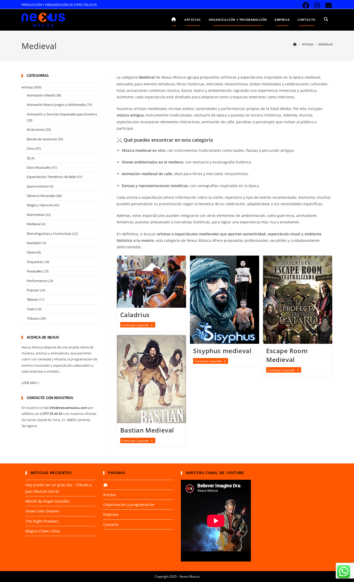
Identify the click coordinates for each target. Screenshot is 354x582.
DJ (28, 158)
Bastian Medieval (147, 430)
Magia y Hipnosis (40, 205)
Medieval (325, 44)
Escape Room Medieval (287, 355)
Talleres (32, 299)
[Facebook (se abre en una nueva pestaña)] (305, 5)
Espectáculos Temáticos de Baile (51, 176)
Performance (37, 280)
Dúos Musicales (39, 167)
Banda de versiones (42, 139)
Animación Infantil (41, 95)
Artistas (27, 87)
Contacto (110, 524)
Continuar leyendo (138, 325)
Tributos (33, 318)
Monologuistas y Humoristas (49, 233)
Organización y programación (128, 504)
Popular (33, 290)
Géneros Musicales (41, 195)
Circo (30, 148)
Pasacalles (34, 271)
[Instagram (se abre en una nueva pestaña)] (317, 5)
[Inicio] (295, 44)
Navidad (33, 243)
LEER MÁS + (30, 382)
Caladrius (135, 314)
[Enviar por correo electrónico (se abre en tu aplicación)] (327, 5)
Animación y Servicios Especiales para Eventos (62, 114)
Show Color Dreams (42, 511)
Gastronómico (38, 186)
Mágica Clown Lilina (42, 531)
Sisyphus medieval (222, 350)
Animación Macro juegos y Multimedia (56, 104)
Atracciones (36, 129)
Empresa (110, 514)
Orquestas (35, 261)
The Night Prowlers (42, 521)
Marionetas (35, 214)
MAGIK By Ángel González (47, 501)
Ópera (31, 252)
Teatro (32, 309)
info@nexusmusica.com (68, 407)
